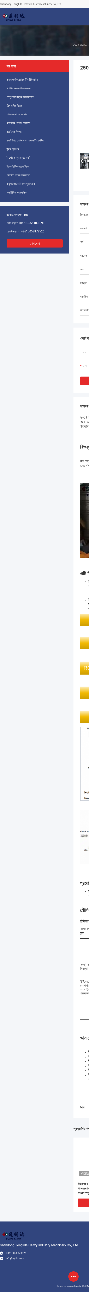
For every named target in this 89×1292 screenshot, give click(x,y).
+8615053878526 (32, 231)
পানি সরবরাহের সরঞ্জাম (17, 114)
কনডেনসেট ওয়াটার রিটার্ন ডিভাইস (22, 79)
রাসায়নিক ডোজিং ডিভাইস (18, 123)
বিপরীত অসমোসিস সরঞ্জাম (18, 88)
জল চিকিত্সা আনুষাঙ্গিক (16, 192)
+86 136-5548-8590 (31, 223)
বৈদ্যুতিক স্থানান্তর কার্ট (18, 157)
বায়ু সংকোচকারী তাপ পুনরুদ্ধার (21, 183)
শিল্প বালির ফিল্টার (14, 105)
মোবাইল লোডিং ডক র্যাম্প (18, 175)
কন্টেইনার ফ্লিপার (15, 131)
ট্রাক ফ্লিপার (13, 149)
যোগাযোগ (35, 243)
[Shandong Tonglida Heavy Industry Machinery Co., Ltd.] (13, 16)
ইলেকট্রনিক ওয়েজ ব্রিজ (18, 166)
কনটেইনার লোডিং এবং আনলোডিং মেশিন (25, 140)
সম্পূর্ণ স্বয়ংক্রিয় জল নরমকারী (20, 97)
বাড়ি (75, 45)
